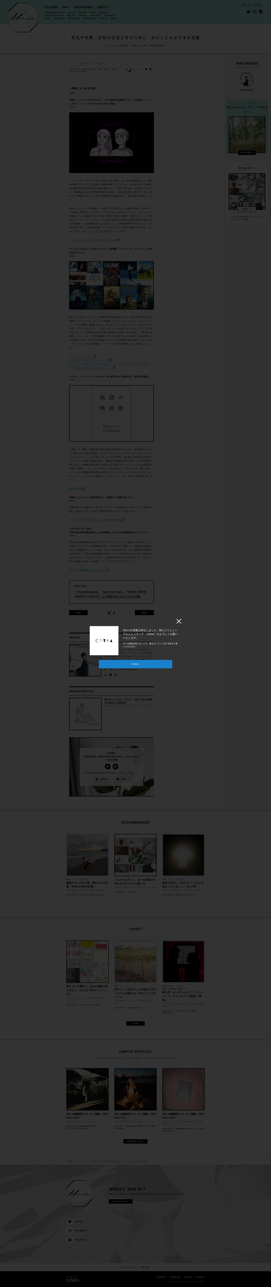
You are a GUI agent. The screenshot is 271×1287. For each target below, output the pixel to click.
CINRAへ (135, 664)
